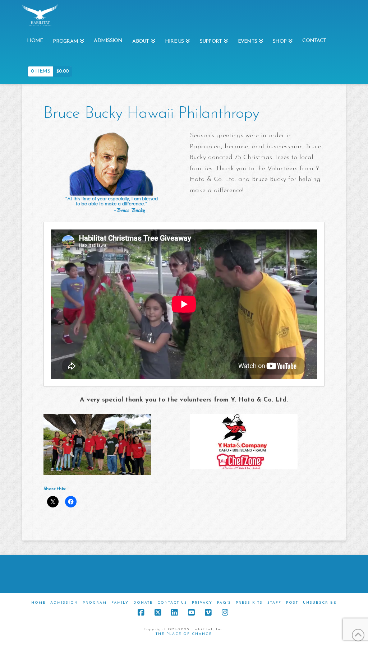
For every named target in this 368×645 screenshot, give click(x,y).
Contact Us (172, 603)
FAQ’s (224, 603)
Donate (143, 603)
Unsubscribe (319, 603)
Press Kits (249, 603)
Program (95, 603)
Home (38, 603)
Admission (64, 603)
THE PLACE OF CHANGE (184, 634)
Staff (274, 603)
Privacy (202, 603)
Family (120, 603)
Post (292, 603)
